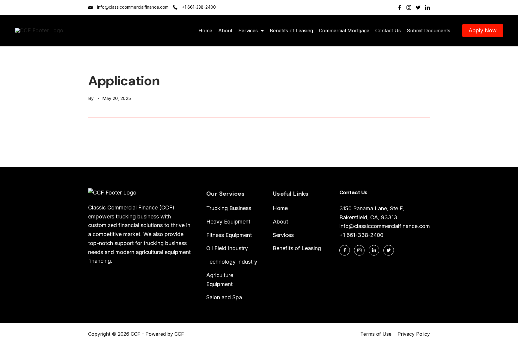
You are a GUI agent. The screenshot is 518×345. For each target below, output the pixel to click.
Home (205, 31)
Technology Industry (231, 262)
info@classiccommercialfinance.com (132, 7)
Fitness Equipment (229, 235)
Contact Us (388, 31)
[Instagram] (408, 7)
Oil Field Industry (227, 248)
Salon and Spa (224, 297)
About (225, 31)
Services (248, 31)
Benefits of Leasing (291, 31)
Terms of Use (375, 334)
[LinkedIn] (427, 7)
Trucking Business (228, 208)
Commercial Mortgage (344, 31)
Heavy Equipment (228, 221)
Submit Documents (428, 31)
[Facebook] (399, 7)
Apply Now (483, 30)
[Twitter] (418, 7)
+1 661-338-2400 (199, 7)
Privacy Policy (413, 334)
